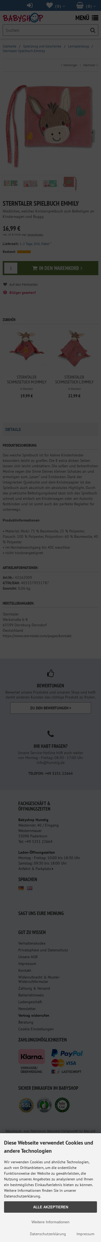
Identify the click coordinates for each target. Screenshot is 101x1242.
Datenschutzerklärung (48, 1233)
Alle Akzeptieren (50, 1207)
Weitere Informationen (50, 1222)
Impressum (85, 1233)
